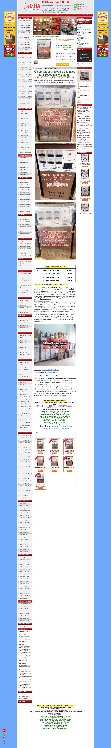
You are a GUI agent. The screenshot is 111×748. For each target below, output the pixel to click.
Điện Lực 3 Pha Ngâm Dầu (25, 152)
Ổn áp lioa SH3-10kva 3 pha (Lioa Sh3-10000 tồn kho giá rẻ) (40, 467)
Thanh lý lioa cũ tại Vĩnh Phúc (84, 135)
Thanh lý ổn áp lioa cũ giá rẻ (25, 372)
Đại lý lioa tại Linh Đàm (24, 532)
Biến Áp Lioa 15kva (24, 113)
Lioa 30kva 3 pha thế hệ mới (25, 67)
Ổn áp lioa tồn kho (23, 177)
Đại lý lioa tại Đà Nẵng (24, 618)
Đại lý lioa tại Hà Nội (23, 500)
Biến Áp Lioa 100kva (24, 125)
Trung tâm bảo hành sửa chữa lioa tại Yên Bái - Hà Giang (25, 647)
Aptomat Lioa (21, 258)
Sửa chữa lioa (48, 15)
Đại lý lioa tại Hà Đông (24, 512)
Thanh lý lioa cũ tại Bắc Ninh (84, 142)
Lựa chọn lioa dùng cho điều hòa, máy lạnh (54, 395)
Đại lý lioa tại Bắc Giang (25, 566)
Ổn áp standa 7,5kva (24, 320)
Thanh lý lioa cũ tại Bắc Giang (84, 139)
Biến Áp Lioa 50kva (24, 120)
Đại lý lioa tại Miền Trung (24, 601)
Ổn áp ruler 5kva (23, 340)
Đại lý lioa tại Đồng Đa (24, 515)
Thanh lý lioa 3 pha (24, 497)
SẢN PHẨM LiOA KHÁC (23, 379)
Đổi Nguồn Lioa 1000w (24, 164)
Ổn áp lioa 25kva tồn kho (25, 194)
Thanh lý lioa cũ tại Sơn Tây (25, 480)
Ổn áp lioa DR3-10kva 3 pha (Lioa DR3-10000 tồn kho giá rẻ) (55, 467)
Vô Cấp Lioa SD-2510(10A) (25, 243)
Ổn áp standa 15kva (24, 325)
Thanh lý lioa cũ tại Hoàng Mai (25, 463)
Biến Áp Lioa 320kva (24, 135)
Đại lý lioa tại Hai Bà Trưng (25, 517)
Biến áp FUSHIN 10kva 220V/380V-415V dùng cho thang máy (83, 112)
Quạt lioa (20, 298)
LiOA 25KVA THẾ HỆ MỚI (25, 42)
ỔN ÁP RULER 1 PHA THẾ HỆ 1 (25, 336)
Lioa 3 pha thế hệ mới (23, 52)
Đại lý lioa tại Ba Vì (23, 541)
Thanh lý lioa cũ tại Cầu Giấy (25, 440)
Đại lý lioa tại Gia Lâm (24, 505)
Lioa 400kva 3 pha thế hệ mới (26, 89)
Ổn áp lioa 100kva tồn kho (25, 209)
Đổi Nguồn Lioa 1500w (24, 169)
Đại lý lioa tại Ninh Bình (24, 581)
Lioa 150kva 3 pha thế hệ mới (26, 79)
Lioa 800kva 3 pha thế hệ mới (26, 96)
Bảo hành (56, 15)
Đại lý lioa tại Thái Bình (24, 571)
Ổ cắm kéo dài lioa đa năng (25, 273)
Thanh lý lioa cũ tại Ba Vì (25, 483)
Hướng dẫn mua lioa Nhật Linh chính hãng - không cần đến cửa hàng (85, 125)
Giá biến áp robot (23, 389)
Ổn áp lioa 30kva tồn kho (25, 197)
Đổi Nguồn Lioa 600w (24, 162)
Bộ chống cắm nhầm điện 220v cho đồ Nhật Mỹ (25, 398)
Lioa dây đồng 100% (24, 49)
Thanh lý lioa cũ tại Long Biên (26, 437)
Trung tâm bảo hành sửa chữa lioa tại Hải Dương (25, 640)
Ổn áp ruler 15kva (23, 347)
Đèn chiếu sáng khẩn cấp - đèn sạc (25, 419)
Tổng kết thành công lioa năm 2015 (84, 64)
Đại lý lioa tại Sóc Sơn (24, 546)
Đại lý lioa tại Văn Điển (24, 534)
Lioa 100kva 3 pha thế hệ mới (26, 76)
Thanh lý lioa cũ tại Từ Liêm (25, 459)
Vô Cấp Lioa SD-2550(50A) (25, 255)
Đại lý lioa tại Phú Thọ (24, 595)
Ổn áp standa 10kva (24, 322)
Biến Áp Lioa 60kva (24, 123)
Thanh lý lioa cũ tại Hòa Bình (84, 137)
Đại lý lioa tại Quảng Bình (25, 610)
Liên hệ (88, 15)
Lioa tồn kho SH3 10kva (40, 288)
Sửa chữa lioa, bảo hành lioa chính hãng (26, 410)
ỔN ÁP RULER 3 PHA (24, 352)
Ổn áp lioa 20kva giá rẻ (83, 128)
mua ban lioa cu (59, 426)
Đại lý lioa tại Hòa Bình (24, 578)
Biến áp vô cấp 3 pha (24, 142)
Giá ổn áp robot (23, 382)
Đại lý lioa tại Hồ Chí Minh (24, 623)
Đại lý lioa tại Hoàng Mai (25, 525)
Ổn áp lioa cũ (21, 360)
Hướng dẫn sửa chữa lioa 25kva (85, 150)
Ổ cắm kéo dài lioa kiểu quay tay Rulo (26, 277)
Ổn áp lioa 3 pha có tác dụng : (42, 301)
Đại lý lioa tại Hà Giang (24, 588)
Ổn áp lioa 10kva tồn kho (25, 187)
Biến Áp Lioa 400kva (24, 137)
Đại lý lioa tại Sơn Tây (24, 539)
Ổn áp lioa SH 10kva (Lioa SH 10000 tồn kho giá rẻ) (40, 485)
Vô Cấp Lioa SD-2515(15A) (25, 246)
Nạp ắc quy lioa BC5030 (25, 224)
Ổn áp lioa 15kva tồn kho (25, 189)
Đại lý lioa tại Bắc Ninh (24, 557)
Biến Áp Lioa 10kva (24, 111)
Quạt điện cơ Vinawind (24, 312)
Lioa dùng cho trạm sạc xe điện (84, 115)
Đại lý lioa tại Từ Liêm (24, 522)
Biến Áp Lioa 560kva (24, 140)
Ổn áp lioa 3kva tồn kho (24, 180)
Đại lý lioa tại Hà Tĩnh (24, 608)
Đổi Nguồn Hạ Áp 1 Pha (25, 145)
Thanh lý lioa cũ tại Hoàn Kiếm (25, 467)
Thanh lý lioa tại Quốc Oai (25, 490)
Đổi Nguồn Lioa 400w (24, 160)
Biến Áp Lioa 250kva (24, 132)
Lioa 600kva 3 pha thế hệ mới (26, 93)
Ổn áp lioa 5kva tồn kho (24, 182)
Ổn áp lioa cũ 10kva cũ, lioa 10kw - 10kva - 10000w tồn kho (40, 450)
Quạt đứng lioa (23, 305)
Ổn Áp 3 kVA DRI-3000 (83, 84)
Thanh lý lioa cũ (22, 433)
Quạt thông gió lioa (23, 310)
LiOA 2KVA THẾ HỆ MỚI (25, 25)
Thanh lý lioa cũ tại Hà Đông (25, 447)
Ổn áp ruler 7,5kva (23, 342)
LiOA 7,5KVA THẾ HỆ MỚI (25, 32)
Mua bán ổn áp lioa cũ (78, 15)
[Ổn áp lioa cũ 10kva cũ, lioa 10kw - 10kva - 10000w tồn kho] (40, 444)
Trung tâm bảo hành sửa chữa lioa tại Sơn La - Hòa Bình (25, 650)
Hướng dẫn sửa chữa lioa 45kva (85, 144)
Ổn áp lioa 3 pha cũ (24, 376)
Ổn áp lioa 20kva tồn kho (25, 192)
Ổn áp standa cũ (23, 394)
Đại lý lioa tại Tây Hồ (24, 520)
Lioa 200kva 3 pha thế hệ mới (26, 81)
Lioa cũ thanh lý (81, 130)
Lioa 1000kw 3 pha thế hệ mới (25, 99)
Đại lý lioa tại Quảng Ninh (25, 559)
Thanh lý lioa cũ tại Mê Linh (25, 485)
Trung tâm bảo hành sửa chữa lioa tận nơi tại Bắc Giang (25, 685)
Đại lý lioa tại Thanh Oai (25, 551)
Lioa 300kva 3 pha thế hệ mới (26, 86)
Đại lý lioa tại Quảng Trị (24, 613)
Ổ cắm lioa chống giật (24, 290)
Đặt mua (62, 64)
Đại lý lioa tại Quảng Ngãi (25, 620)
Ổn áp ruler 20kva (23, 349)
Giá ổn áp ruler (23, 384)
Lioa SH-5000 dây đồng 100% (85, 171)
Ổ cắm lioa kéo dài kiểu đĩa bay (25, 286)
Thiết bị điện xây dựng (24, 294)
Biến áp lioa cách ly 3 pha (25, 149)
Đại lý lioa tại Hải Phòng (25, 569)
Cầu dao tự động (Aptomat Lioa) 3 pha (25, 267)
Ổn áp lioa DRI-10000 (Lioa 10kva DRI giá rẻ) (55, 450)
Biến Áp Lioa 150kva (24, 128)
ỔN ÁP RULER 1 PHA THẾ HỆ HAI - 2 (25, 356)
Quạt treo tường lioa (24, 300)
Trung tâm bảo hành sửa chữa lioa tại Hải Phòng (25, 663)
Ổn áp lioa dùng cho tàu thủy (24, 631)
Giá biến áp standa (23, 392)
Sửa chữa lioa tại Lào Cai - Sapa (25, 669)
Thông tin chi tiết (38, 68)
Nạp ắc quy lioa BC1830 (25, 217)
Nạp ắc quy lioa (22, 214)
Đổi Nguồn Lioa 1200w (24, 167)
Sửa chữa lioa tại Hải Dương (25, 671)
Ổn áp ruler (21, 333)
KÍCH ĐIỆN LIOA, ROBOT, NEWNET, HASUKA (25, 426)
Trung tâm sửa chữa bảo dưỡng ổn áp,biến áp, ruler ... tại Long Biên (25, 681)
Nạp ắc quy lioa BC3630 (25, 221)
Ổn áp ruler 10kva (23, 345)
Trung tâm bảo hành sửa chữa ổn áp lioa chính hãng (25, 688)
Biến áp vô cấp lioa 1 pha (24, 239)
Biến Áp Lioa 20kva (24, 115)
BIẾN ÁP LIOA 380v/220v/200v (25, 108)
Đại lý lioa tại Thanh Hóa (25, 603)
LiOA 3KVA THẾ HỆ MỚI (25, 27)
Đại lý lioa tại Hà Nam (24, 576)
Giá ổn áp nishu (23, 387)
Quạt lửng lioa (23, 302)
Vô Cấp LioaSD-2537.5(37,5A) (23, 252)
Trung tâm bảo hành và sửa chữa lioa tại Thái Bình (24, 637)
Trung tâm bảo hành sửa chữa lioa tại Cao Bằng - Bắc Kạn (25, 656)
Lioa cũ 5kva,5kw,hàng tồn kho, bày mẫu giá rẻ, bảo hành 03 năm (25, 667)
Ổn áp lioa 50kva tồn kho (25, 201)
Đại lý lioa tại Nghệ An (24, 606)
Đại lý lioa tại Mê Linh (24, 544)
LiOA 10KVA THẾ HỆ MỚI (25, 35)
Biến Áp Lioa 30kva (24, 118)
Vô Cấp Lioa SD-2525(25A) (25, 248)
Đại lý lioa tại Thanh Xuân (25, 510)
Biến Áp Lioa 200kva (24, 130)
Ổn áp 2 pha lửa (23, 403)
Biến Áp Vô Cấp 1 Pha (24, 147)
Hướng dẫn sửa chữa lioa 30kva (85, 146)
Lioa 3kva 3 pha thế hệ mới (25, 55)
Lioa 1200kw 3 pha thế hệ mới (25, 104)
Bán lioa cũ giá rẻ (22, 634)
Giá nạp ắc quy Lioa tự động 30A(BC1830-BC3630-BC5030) (25, 229)
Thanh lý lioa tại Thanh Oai (25, 492)
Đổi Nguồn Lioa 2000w (24, 172)
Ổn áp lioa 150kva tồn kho (25, 211)
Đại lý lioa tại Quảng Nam (25, 615)
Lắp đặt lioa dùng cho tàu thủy (84, 118)
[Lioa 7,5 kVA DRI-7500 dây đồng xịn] (85, 198)
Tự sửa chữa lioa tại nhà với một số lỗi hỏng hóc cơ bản (25, 677)
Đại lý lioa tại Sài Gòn (24, 626)
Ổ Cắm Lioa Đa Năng (24, 292)
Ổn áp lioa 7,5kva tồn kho (25, 184)
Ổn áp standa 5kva (23, 317)
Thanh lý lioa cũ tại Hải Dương (84, 140)
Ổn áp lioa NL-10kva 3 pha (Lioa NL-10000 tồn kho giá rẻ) (69, 467)
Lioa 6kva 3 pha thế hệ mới (25, 57)
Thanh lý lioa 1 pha (24, 495)
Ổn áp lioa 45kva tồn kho (25, 199)
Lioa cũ (21, 374)
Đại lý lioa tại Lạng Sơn (24, 583)
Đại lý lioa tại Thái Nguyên (25, 598)
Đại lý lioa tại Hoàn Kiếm (25, 527)
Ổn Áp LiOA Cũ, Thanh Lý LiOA (25, 363)
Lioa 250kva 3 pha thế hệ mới (26, 84)
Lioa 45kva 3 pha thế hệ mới (25, 69)
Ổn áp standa (21, 315)
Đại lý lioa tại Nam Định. (25, 574)
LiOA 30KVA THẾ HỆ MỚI (25, 44)
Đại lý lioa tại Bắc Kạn (24, 593)
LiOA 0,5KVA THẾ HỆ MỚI (25, 20)
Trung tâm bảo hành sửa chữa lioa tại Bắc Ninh (25, 644)
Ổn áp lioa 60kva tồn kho (25, 204)
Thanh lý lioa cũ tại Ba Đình (25, 471)
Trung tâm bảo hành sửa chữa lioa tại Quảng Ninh (25, 659)
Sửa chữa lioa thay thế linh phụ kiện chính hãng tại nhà (84, 108)
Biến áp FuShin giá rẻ (24, 401)
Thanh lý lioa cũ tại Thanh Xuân (25, 443)
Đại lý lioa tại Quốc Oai (24, 549)
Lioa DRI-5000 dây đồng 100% (85, 154)
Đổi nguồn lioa (66, 15)
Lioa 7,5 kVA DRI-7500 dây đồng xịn (85, 204)
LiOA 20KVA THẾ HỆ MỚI (25, 39)
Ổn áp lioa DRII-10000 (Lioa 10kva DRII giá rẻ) (69, 450)
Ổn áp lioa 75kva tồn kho (25, 206)
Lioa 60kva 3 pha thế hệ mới (25, 72)
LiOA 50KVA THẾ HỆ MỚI (25, 47)
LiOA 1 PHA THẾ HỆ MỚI (23, 18)
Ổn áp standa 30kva (24, 330)
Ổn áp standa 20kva (24, 327)
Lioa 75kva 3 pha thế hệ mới (25, 74)
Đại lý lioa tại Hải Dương (25, 561)
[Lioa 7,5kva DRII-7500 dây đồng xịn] (85, 181)
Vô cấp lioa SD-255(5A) (24, 241)
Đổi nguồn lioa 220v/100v (24, 155)
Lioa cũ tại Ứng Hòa (82, 148)
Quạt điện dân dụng (24, 307)
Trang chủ (22, 15)
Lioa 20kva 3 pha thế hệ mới (25, 64)
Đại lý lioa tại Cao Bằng (24, 591)
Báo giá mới (38, 15)
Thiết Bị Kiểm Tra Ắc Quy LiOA (25, 414)
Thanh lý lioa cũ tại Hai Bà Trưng (25, 453)
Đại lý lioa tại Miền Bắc (24, 554)
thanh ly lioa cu (61, 428)
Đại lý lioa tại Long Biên (24, 503)
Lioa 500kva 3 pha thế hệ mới (26, 91)
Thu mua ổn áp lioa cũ (24, 369)
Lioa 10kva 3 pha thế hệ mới (25, 59)
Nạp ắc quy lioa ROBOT (25, 422)
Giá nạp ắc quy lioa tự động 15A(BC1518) (25, 234)
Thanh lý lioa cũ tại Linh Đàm (26, 473)
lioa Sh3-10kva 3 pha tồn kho (47, 79)
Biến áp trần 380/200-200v (25, 406)
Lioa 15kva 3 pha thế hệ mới (25, 62)
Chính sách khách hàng (83, 122)
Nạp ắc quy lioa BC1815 (25, 219)
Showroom (30, 15)
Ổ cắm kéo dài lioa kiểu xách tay (25, 282)
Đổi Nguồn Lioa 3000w (24, 174)
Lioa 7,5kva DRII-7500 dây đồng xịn (85, 187)
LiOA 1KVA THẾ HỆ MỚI (25, 23)
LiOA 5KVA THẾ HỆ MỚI (25, 30)
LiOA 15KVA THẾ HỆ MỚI (25, 37)
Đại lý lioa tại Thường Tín (25, 537)
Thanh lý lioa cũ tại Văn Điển (25, 475)
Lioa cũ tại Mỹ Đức (22, 633)
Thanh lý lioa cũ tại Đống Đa (25, 449)
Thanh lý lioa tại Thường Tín (25, 478)
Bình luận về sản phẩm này (51, 68)
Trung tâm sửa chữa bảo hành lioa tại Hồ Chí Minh (25, 674)
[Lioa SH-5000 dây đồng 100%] (85, 164)
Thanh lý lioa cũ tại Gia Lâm (25, 435)
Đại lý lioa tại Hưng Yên (24, 564)
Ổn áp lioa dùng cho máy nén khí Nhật (84, 133)
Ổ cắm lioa (21, 271)
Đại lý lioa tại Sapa (23, 586)
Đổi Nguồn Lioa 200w (24, 157)
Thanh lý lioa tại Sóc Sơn (25, 488)
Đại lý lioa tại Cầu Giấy (24, 508)
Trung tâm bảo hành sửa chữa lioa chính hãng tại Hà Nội (25, 653)
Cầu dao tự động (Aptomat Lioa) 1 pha (25, 262)
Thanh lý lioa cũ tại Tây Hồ (25, 456)
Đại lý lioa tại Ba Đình (24, 529)
